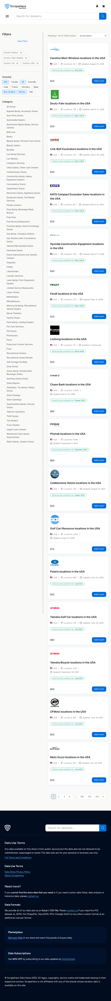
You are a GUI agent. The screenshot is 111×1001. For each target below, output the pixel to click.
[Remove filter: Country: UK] (17, 63)
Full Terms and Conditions (18, 857)
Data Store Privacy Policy (17, 871)
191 (89, 796)
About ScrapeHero (14, 875)
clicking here (68, 959)
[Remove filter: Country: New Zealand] (26, 58)
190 (82, 796)
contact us (32, 896)
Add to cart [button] (99, 81)
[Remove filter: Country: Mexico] (21, 53)
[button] (7, 16)
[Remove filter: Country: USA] (37, 63)
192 (97, 796)
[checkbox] (5, 82)
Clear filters (22, 41)
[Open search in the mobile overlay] (60, 16)
